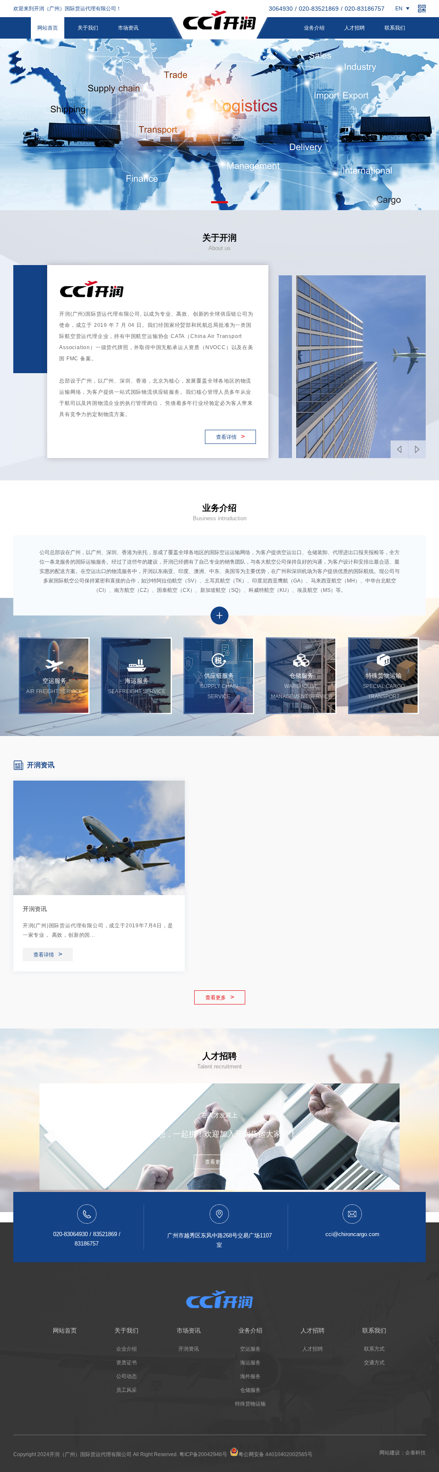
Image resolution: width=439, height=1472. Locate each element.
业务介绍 (314, 28)
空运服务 (250, 1349)
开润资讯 (35, 908)
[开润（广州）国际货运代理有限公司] (219, 22)
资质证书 (126, 1363)
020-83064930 (273, 8)
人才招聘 (354, 28)
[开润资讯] (99, 838)
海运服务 (250, 1363)
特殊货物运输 (250, 1404)
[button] (219, 202)
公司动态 (126, 1376)
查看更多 (219, 997)
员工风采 (126, 1390)
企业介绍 (126, 1349)
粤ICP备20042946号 (203, 1454)
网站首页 (47, 28)
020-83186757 (365, 8)
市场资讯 (128, 28)
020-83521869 (319, 8)
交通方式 (374, 1363)
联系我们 (395, 28)
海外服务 (250, 1376)
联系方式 (374, 1349)
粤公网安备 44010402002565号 (275, 1454)
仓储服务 (250, 1390)
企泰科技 (415, 1453)
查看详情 (230, 436)
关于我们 (88, 28)
